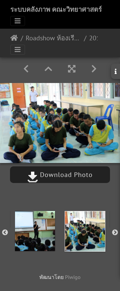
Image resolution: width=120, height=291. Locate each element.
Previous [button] (5, 232)
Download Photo (65, 174)
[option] (35, 231)
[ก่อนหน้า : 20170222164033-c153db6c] (26, 68)
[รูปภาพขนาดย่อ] (48, 68)
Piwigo (73, 277)
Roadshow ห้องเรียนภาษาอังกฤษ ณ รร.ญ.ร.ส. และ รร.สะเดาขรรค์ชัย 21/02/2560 (53, 38)
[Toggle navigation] (17, 21)
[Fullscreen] (71, 68)
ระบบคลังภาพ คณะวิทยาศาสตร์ (56, 9)
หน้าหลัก (14, 38)
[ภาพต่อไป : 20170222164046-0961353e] (94, 68)
